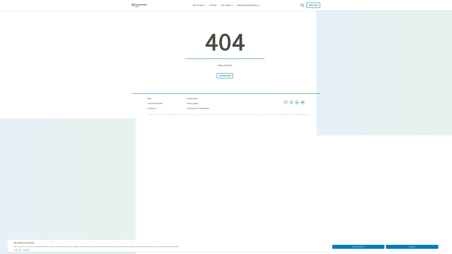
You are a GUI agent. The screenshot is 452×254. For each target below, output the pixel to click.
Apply (313, 5)
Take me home (225, 76)
